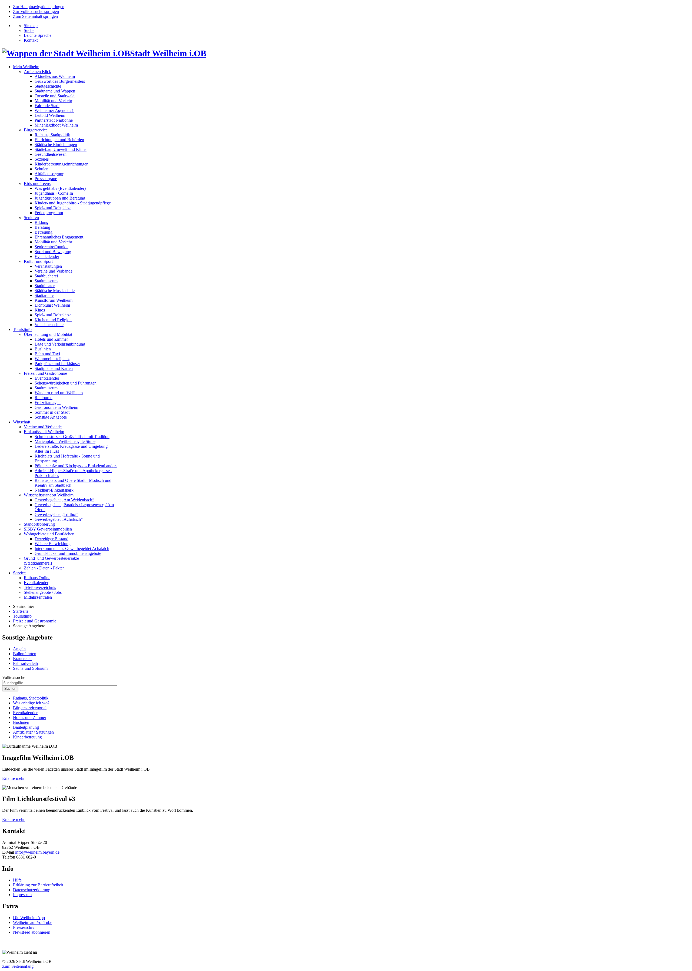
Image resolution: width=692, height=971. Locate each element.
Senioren (31, 217)
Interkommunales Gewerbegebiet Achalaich (72, 548)
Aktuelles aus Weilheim (55, 76)
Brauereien (22, 658)
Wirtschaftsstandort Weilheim (49, 495)
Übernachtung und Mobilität (48, 334)
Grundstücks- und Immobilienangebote (68, 553)
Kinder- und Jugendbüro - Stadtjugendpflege (73, 203)
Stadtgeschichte (48, 86)
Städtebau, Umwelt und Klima (60, 149)
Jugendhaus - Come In (54, 193)
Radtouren (43, 397)
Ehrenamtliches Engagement (59, 237)
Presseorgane (46, 178)
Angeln (19, 649)
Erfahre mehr (13, 778)
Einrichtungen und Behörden (59, 139)
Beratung (42, 227)
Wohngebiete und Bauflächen (49, 534)
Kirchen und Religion (53, 319)
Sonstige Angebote (51, 417)
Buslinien (43, 349)
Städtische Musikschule (55, 290)
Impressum (22, 894)
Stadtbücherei (46, 276)
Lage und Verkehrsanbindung (60, 344)
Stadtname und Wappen (55, 91)
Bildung (41, 222)
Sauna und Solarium (30, 668)
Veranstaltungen (48, 266)
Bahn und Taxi (47, 354)
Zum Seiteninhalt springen (35, 16)
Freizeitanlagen (48, 402)
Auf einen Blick (37, 71)
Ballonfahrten (24, 653)
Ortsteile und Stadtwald (55, 96)
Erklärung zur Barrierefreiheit (38, 885)
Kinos (40, 310)
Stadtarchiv (44, 295)
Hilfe (17, 880)
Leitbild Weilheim (50, 115)
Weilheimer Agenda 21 (54, 110)
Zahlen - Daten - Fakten (44, 568)
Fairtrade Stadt (47, 105)
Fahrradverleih (25, 663)
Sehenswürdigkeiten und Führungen (66, 383)
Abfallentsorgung (49, 173)
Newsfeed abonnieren (31, 932)
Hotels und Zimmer (51, 339)
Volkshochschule (49, 324)
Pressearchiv (23, 927)
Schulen (41, 169)
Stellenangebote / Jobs (43, 592)
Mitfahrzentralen (38, 597)
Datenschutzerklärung (31, 889)
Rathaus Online (37, 577)
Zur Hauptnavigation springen (38, 6)
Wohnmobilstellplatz (52, 358)
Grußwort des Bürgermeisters (60, 81)
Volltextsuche (13, 677)
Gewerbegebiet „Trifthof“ (56, 514)
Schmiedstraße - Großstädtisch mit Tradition (72, 436)
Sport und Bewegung (53, 251)
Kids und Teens (37, 183)
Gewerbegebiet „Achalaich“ (59, 519)
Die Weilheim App (29, 917)
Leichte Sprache (37, 35)
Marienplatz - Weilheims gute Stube (65, 441)
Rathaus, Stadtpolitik (52, 134)
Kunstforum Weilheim (53, 300)
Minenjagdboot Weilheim (56, 125)
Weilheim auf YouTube (32, 922)
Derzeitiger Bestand (51, 538)
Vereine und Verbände (53, 271)
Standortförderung (39, 524)
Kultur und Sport (38, 261)
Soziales (42, 159)
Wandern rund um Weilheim (59, 392)
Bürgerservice (36, 130)
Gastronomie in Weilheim (56, 407)
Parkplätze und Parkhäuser (57, 363)
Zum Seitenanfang (18, 966)
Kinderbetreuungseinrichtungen (61, 164)
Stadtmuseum (46, 281)
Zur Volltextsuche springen (36, 11)
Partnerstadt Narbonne (54, 120)
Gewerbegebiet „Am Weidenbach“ (64, 500)
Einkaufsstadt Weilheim (44, 431)
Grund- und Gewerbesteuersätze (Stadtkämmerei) (51, 560)
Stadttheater (45, 285)
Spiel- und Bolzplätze (53, 208)
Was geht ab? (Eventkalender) (60, 188)
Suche (29, 30)
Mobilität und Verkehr (53, 100)
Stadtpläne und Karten (54, 368)
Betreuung (43, 232)
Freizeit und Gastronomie (45, 373)
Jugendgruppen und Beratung (60, 198)
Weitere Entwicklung (53, 543)
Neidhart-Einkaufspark (54, 490)
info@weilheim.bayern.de (37, 852)
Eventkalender (47, 256)
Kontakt (31, 40)
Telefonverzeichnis (40, 587)
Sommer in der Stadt (52, 412)
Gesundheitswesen (50, 154)
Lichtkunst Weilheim (52, 305)
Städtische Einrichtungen (56, 144)
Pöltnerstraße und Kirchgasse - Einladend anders (76, 465)
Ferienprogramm (49, 212)
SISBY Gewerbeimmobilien (48, 529)
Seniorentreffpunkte (51, 246)
